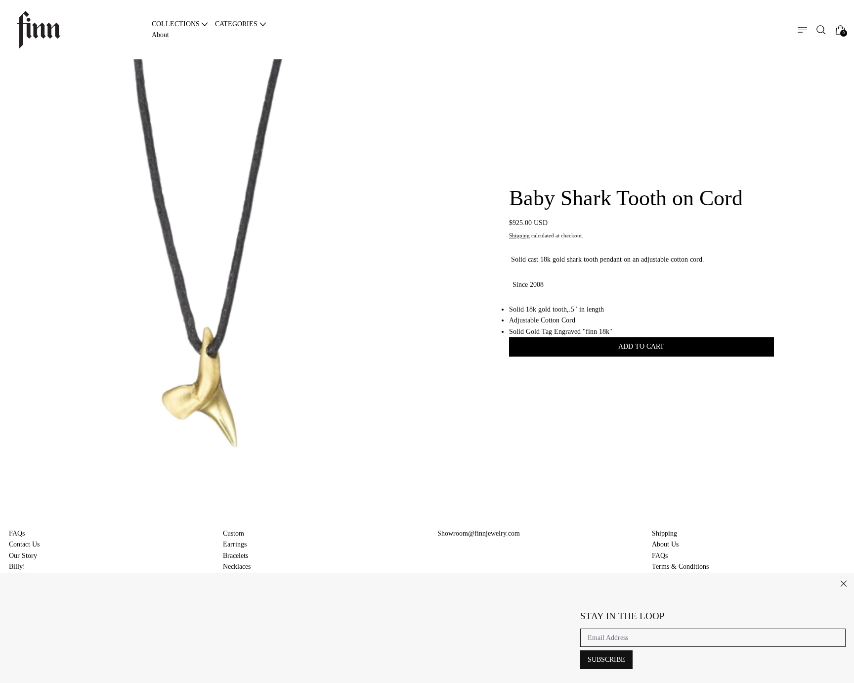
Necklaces (237, 566)
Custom (233, 533)
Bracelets (235, 555)
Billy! (17, 566)
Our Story (23, 555)
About (160, 35)
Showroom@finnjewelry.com (478, 533)
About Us (665, 544)
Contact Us (24, 544)
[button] (821, 30)
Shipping (519, 235)
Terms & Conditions (680, 566)
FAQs (17, 533)
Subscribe (606, 659)
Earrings (235, 544)
